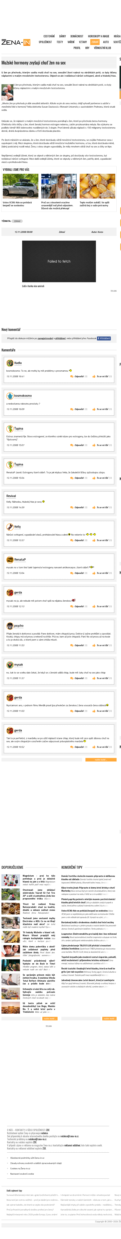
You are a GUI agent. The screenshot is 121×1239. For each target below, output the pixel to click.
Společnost (45, 42)
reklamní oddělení (72, 1145)
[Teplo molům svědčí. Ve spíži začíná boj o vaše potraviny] (97, 186)
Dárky (62, 36)
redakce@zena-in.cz (69, 1136)
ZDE (47, 1130)
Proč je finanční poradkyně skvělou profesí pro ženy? (30, 1209)
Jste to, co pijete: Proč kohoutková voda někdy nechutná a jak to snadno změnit (87, 1214)
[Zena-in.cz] (17, 42)
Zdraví (94, 42)
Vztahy (83, 42)
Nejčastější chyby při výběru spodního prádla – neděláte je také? (87, 1204)
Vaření (71, 42)
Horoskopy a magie (98, 36)
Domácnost (77, 36)
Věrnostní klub (102, 48)
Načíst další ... (101, 759)
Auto (106, 42)
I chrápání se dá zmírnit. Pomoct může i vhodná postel (85, 1195)
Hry (87, 48)
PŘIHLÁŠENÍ (60, 338)
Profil (77, 48)
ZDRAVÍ (17, 221)
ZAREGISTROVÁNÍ (45, 338)
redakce (44, 1133)
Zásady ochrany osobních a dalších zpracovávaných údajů (36, 1163)
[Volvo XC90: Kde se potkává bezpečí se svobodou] (20, 186)
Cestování (49, 36)
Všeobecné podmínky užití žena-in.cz (27, 1157)
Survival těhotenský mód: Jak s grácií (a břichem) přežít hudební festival (33, 1195)
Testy (60, 42)
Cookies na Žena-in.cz (20, 1168)
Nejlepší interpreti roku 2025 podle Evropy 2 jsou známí (32, 1214)
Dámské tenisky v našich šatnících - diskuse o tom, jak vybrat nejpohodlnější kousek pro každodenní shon (87, 1200)
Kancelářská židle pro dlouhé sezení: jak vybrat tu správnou (87, 1209)
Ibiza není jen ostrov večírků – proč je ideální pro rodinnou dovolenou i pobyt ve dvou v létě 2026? (33, 1200)
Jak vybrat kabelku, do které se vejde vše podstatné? (31, 1204)
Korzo (100, 232)
